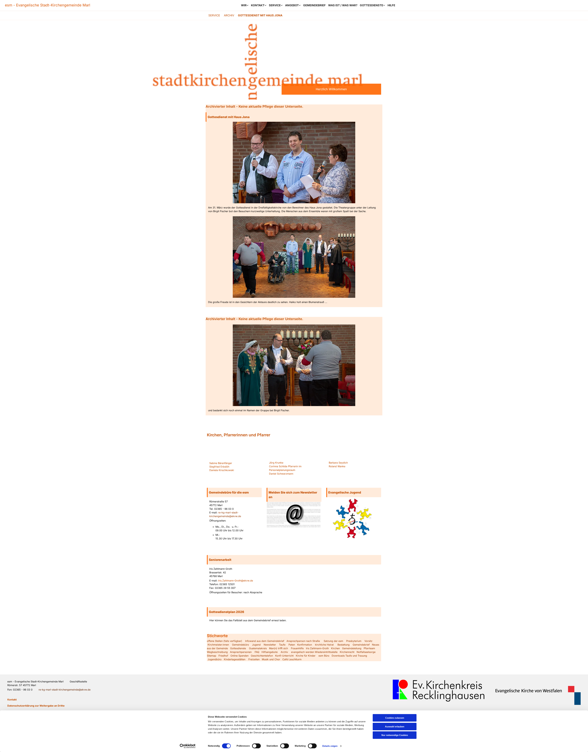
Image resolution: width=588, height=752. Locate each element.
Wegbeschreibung (217, 652)
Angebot (292, 5)
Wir (244, 5)
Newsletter (270, 644)
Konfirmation (304, 644)
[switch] (256, 745)
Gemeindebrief (314, 5)
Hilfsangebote (270, 652)
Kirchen (335, 648)
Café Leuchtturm (292, 659)
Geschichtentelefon (262, 655)
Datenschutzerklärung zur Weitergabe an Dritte (36, 705)
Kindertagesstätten (234, 659)
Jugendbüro (215, 659)
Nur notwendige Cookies (394, 735)
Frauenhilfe (297, 648)
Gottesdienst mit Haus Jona (260, 15)
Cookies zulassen (394, 718)
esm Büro (323, 655)
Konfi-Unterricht (284, 655)
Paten (291, 644)
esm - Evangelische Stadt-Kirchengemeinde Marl (47, 5)
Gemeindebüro (240, 644)
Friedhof (223, 655)
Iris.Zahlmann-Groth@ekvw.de (235, 580)
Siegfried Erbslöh (219, 466)
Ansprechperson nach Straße (303, 640)
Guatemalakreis (258, 648)
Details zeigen (329, 746)
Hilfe (391, 5)
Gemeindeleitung (351, 648)
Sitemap (211, 655)
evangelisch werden (302, 652)
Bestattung (343, 644)
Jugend (256, 644)
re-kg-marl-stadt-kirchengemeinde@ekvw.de (64, 689)
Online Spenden (239, 655)
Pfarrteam (369, 648)
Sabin (220, 463)
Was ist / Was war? (342, 5)
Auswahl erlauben (394, 726)
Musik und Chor (271, 659)
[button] (294, 117)
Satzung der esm (333, 640)
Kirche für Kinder (305, 655)
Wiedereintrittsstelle (326, 652)
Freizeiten (254, 659)
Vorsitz (368, 640)
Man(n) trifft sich (278, 648)
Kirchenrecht (347, 652)
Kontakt (257, 5)
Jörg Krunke (276, 462)
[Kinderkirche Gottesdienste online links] (384, 5)
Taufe (282, 644)
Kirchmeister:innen (218, 644)
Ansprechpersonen (241, 652)
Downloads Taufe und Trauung (349, 655)
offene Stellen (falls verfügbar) (224, 640)
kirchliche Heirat (324, 644)
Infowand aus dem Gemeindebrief (264, 640)
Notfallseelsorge (366, 652)
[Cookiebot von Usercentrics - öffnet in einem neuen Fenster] (187, 746)
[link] (245, 5)
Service (275, 5)
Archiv (229, 15)
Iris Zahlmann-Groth (317, 648)
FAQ (257, 652)
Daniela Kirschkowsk (221, 470)
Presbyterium (353, 640)
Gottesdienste (371, 5)
